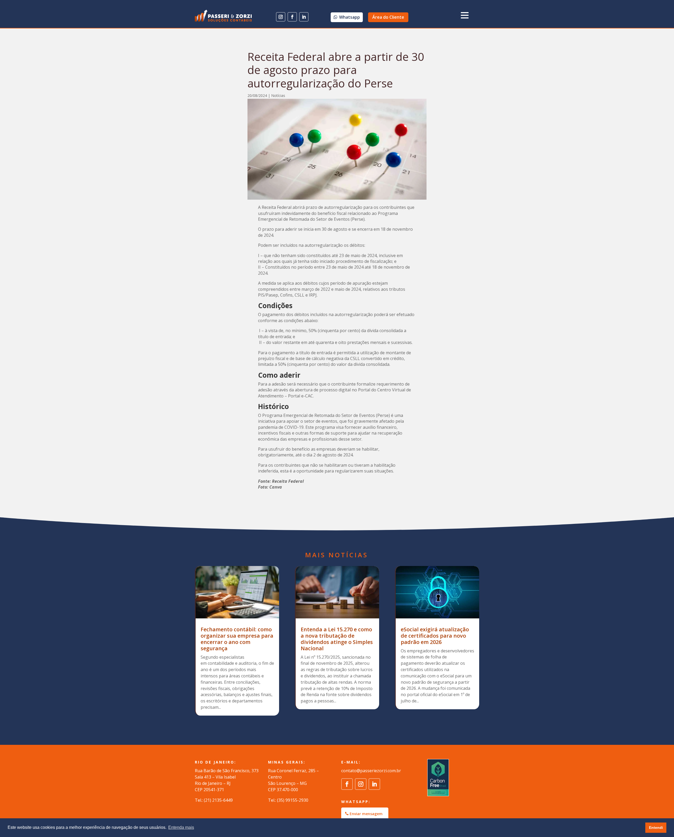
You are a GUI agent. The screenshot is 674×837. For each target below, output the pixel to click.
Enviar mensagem (366, 813)
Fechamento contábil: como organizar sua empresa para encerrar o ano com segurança (237, 639)
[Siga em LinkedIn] (304, 17)
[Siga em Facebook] (292, 17)
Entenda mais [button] (181, 827)
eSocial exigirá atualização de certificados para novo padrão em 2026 (435, 636)
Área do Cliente (388, 17)
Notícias (278, 95)
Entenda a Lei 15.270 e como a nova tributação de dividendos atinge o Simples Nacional (337, 639)
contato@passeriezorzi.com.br (371, 771)
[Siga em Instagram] (280, 17)
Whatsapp (349, 17)
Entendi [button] (656, 827)
